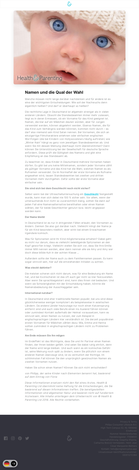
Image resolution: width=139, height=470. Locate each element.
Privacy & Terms (128, 421)
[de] (7, 463)
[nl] (13, 463)
